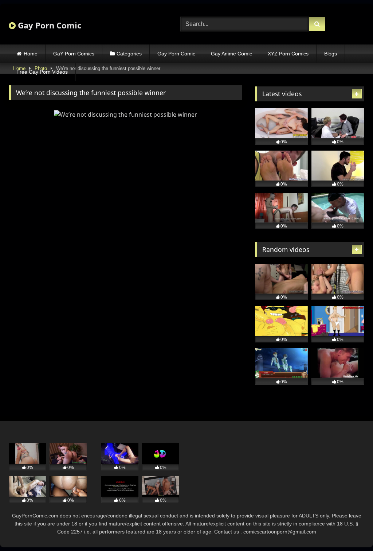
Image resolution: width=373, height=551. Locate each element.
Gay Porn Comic (48, 25)
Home (31, 54)
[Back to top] (350, 529)
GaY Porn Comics (73, 54)
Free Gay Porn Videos (42, 72)
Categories (129, 54)
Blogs (330, 54)
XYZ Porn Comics (288, 54)
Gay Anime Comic (231, 54)
